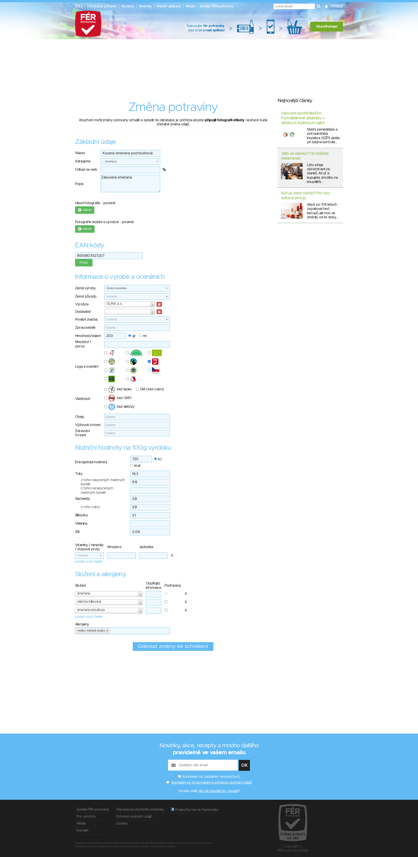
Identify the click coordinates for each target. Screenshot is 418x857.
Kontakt (82, 830)
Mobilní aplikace (168, 6)
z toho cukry (90, 507)
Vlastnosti (82, 399)
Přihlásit (337, 6)
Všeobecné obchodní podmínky (140, 809)
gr (134, 336)
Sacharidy (82, 498)
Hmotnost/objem (88, 336)
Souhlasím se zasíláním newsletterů (211, 776)
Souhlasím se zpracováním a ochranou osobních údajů (211, 782)
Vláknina (81, 523)
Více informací (326, 26)
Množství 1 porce (83, 344)
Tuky (79, 473)
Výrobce (82, 304)
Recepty (127, 6)
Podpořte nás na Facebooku (196, 810)
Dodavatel (83, 311)
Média (190, 6)
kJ (159, 459)
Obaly (79, 417)
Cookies (122, 823)
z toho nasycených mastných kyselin (103, 482)
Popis (79, 184)
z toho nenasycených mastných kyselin (97, 490)
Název (80, 153)
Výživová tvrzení (87, 425)
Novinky (145, 6)
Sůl (77, 532)
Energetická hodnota (91, 462)
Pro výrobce (86, 816)
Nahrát (86, 210)
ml (144, 336)
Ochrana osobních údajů (134, 816)
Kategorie (82, 161)
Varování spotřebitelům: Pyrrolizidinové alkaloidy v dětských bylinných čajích (303, 118)
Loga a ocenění (86, 366)
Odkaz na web (86, 169)
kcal (137, 465)
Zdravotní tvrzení (82, 433)
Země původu (85, 296)
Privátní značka (86, 319)
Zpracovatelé (85, 327)
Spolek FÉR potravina (216, 6)
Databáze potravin (102, 6)
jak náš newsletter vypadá (218, 791)
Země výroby (85, 288)
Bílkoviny (81, 515)
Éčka (79, 6)
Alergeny (82, 624)
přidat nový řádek (88, 561)
